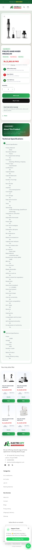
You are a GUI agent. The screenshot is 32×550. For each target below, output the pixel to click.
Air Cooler (6, 479)
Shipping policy (25, 543)
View (8, 401)
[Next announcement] (29, 2)
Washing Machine (8, 487)
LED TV (5, 483)
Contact (5, 501)
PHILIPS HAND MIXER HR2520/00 (8, 419)
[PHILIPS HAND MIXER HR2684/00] (8, 378)
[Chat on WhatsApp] (28, 545)
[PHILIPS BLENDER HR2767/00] (23, 378)
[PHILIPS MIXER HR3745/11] (23, 411)
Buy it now (16, 100)
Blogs (4, 505)
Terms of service (16, 543)
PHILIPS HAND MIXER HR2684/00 (8, 386)
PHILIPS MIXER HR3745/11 (21, 419)
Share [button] (5, 115)
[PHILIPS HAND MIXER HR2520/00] (8, 411)
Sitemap (5, 516)
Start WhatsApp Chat (17, 539)
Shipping (12, 65)
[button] (3, 7)
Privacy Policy (7, 508)
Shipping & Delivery (8, 512)
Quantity (4, 85)
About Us (6, 497)
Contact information (16, 546)
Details (8, 397)
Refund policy (8, 543)
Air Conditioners (7, 475)
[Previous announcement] (3, 2)
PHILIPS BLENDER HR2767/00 (22, 386)
